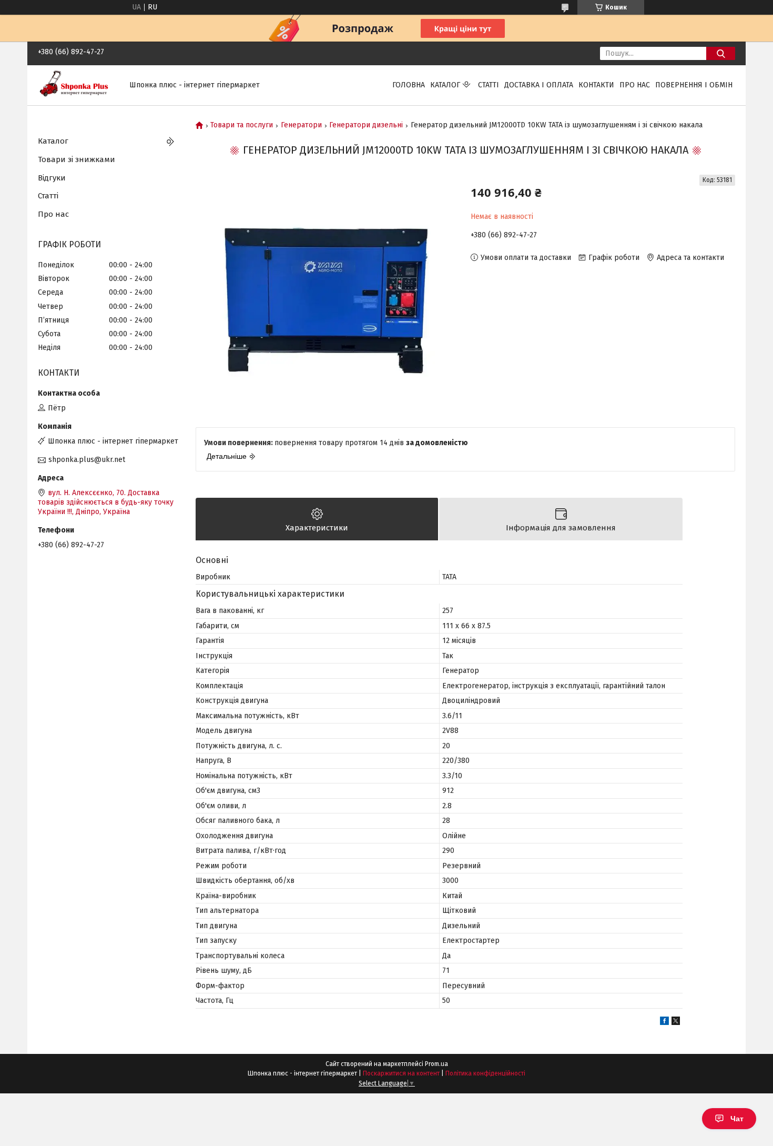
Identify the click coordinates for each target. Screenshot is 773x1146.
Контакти (596, 85)
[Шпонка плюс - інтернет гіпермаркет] (77, 85)
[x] (676, 1022)
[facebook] (664, 1022)
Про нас (634, 85)
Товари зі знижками (76, 159)
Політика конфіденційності (485, 1073)
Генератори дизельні (366, 125)
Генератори (301, 125)
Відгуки (52, 178)
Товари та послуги (241, 125)
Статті (488, 85)
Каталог (445, 85)
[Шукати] (720, 53)
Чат (737, 1118)
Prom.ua (436, 1064)
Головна (408, 85)
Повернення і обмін (694, 85)
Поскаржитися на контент (401, 1073)
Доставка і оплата (538, 85)
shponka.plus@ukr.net (86, 459)
